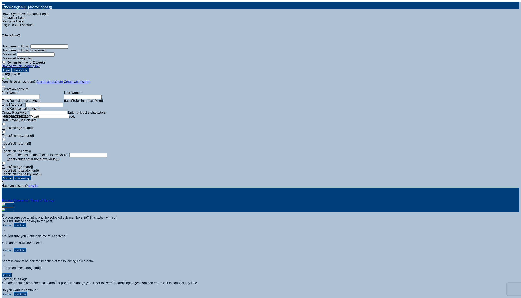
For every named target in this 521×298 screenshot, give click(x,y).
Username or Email (16, 46)
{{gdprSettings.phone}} (18, 135)
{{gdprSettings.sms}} (16, 151)
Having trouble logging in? (21, 66)
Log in (33, 185)
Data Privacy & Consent (19, 120)
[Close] (3, 86)
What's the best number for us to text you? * (38, 155)
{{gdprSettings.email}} (17, 128)
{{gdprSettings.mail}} (16, 143)
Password (9, 54)
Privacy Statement (15, 200)
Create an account (49, 81)
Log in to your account (17, 25)
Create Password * (15, 112)
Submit (7, 178)
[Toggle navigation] (3, 4)
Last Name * (73, 92)
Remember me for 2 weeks (26, 62)
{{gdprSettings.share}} (17, 167)
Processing (21, 70)
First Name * (11, 92)
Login (6, 70)
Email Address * (13, 104)
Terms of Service (42, 200)
